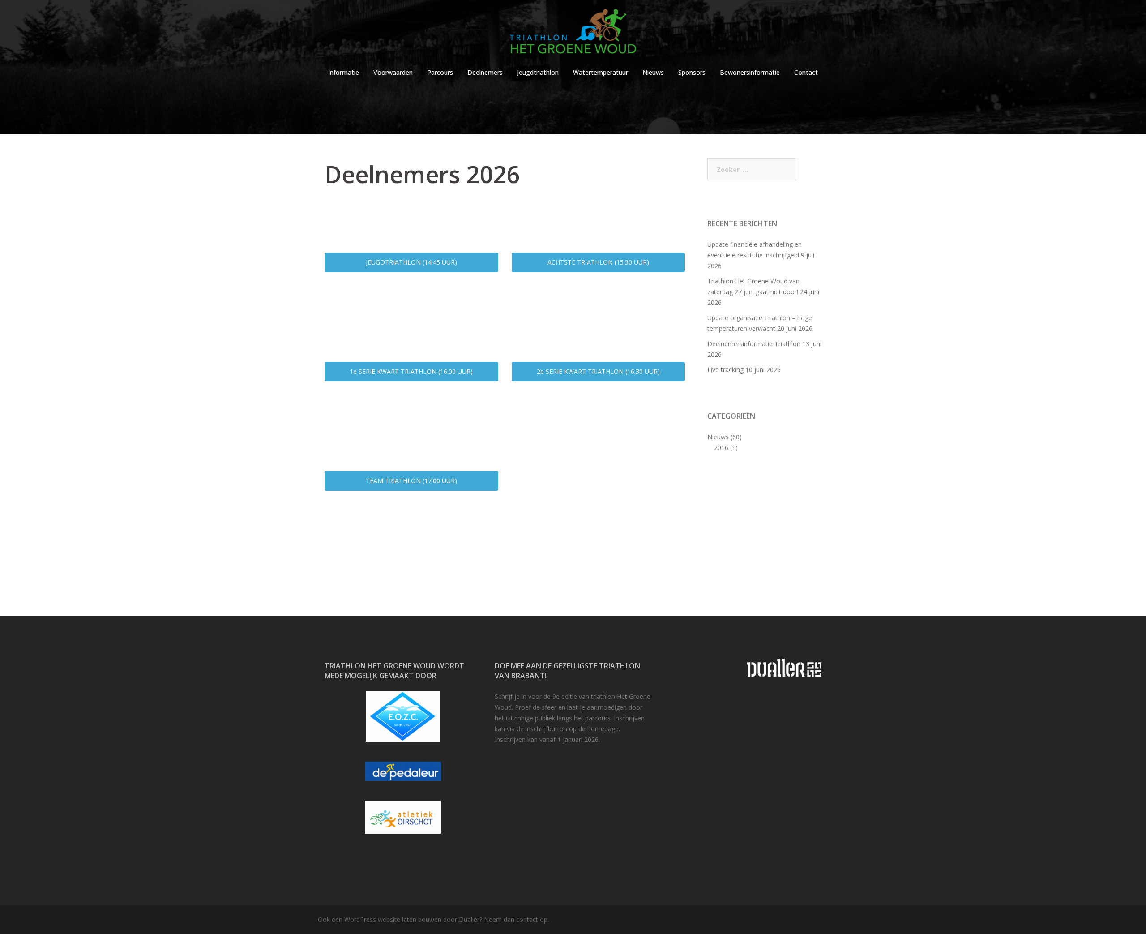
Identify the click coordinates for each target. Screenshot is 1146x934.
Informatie (343, 72)
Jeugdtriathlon (538, 72)
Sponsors (692, 72)
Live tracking (725, 369)
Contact (806, 72)
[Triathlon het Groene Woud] (573, 34)
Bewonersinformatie (750, 72)
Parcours (440, 72)
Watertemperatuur (600, 72)
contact (527, 919)
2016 (721, 447)
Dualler (469, 919)
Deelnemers (485, 72)
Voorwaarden (393, 72)
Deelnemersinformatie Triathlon (753, 343)
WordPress (360, 919)
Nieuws (653, 72)
